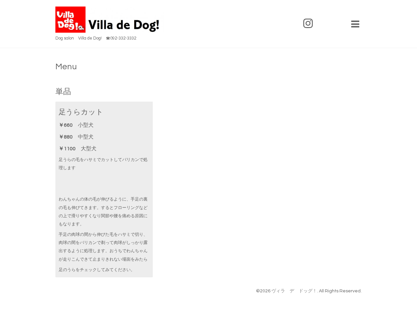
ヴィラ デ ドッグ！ (294, 291)
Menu (66, 66)
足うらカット (81, 112)
